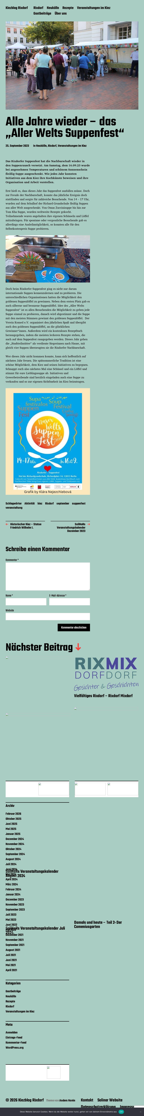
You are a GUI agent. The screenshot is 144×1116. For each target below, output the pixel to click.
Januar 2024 (13, 894)
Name (9, 595)
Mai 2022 (11, 930)
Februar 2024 (13, 889)
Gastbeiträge (42, 14)
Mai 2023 (11, 919)
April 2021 (11, 970)
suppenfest (79, 504)
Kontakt (87, 1100)
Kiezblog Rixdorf (17, 8)
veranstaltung (14, 508)
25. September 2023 (17, 146)
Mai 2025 (11, 829)
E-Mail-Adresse (57, 595)
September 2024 (15, 854)
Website (10, 610)
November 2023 (15, 904)
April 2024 (12, 879)
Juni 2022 (11, 924)
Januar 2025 (13, 834)
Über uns (61, 14)
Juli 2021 (11, 955)
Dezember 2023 (15, 899)
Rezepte (68, 8)
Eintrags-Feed (14, 1037)
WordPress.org (14, 1047)
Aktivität (29, 504)
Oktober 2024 (13, 849)
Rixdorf (38, 8)
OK (121, 1112)
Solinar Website (109, 1100)
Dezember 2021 (14, 935)
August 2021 (13, 950)
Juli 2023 (11, 914)
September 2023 (15, 909)
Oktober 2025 (13, 819)
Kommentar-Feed (16, 1042)
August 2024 (13, 859)
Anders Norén (67, 1100)
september (63, 504)
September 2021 (15, 945)
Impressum (129, 1107)
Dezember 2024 (15, 839)
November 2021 (15, 940)
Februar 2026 (13, 813)
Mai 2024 (11, 874)
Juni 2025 (11, 824)
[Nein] (140, 1111)
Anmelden (12, 1032)
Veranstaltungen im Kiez (93, 8)
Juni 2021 (11, 960)
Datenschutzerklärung (98, 1107)
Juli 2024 (11, 864)
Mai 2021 (11, 965)
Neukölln (53, 8)
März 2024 (12, 884)
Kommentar (12, 560)
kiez (40, 504)
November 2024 (15, 844)
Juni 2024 (11, 869)
